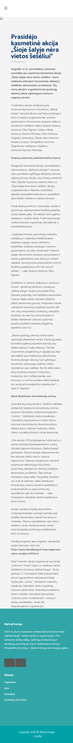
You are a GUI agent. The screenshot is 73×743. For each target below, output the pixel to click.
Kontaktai (9, 694)
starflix (38, 736)
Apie (6, 688)
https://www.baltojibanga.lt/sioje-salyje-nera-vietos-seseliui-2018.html (36, 551)
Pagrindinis (10, 682)
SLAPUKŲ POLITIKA (15, 700)
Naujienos (20, 62)
